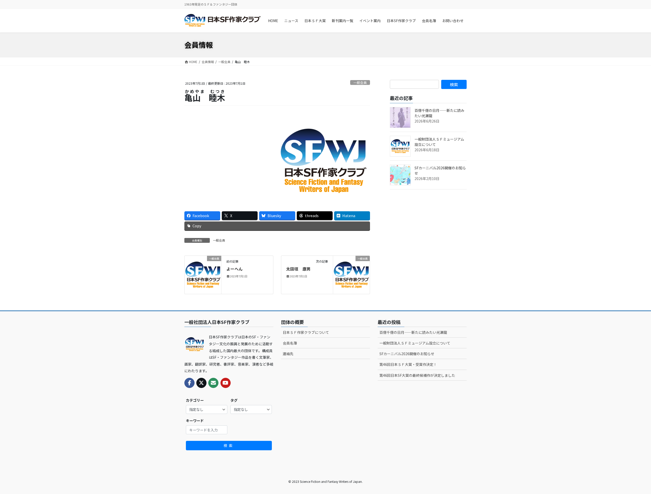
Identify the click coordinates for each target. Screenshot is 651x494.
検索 (229, 445)
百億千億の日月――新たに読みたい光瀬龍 (413, 332)
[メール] (213, 383)
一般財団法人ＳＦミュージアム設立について (414, 343)
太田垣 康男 (298, 269)
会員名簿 (290, 343)
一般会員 (360, 82)
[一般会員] (203, 274)
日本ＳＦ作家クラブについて (306, 332)
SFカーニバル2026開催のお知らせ (406, 353)
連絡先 (288, 353)
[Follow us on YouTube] (225, 383)
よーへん (234, 269)
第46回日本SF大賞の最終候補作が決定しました (417, 375)
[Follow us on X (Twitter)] (201, 383)
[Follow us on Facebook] (189, 383)
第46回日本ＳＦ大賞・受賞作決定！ (408, 364)
